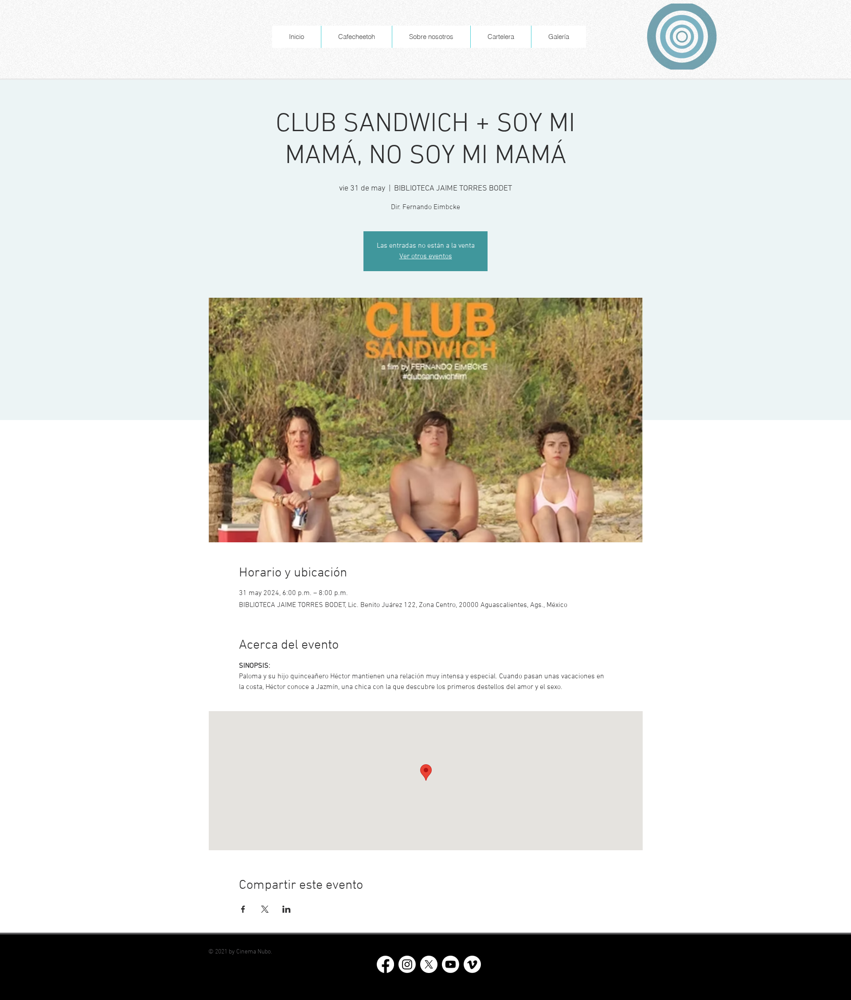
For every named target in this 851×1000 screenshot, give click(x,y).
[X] (428, 964)
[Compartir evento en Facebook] (243, 909)
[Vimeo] (472, 964)
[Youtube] (450, 964)
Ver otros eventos (425, 256)
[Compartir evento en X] (265, 909)
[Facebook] (385, 964)
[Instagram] (407, 964)
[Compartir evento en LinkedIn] (286, 909)
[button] (431, 37)
